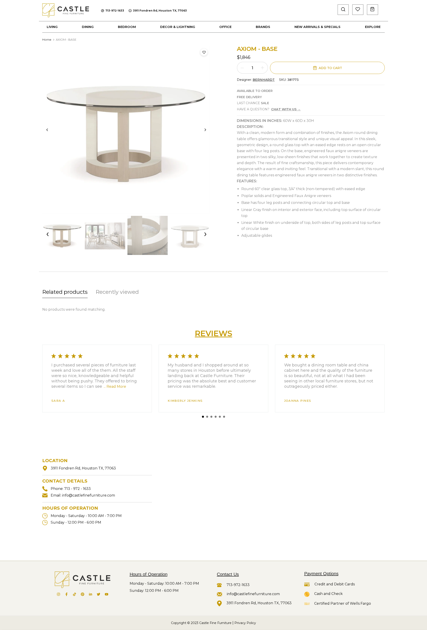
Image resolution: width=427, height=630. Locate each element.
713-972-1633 (114, 10)
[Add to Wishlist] (203, 52)
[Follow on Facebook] (66, 594)
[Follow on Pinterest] (82, 594)
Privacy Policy (245, 623)
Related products (65, 292)
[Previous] (51, 130)
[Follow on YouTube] (106, 594)
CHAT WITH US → (286, 109)
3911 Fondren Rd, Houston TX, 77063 (160, 10)
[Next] (202, 130)
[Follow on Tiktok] (74, 594)
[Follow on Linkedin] (90, 594)
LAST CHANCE (253, 103)
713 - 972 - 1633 (77, 489)
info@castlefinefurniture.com (88, 495)
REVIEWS (213, 333)
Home (46, 39)
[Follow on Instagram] (58, 594)
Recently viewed (117, 292)
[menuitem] (52, 27)
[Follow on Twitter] (98, 594)
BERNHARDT (264, 80)
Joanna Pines (297, 400)
